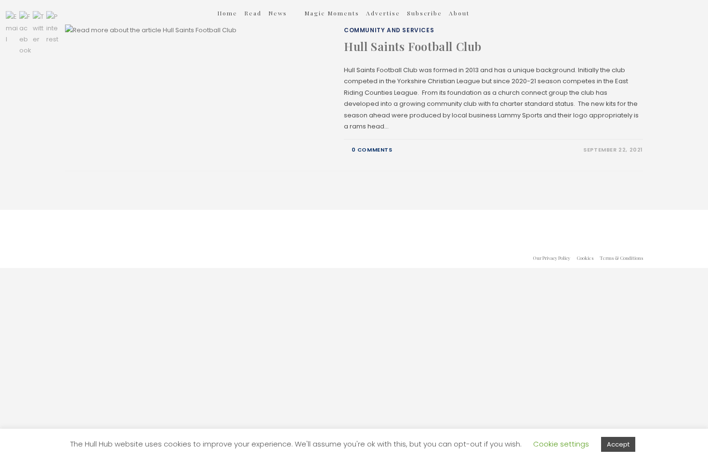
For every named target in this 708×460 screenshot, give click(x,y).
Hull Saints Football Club (413, 46)
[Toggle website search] (489, 13)
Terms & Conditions (621, 258)
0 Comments (372, 149)
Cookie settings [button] (561, 444)
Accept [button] (618, 444)
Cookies (585, 258)
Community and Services (389, 30)
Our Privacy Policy (551, 258)
